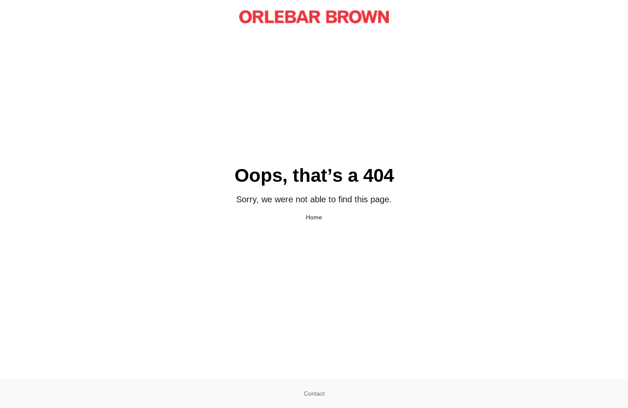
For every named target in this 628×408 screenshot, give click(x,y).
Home (314, 217)
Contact (314, 393)
